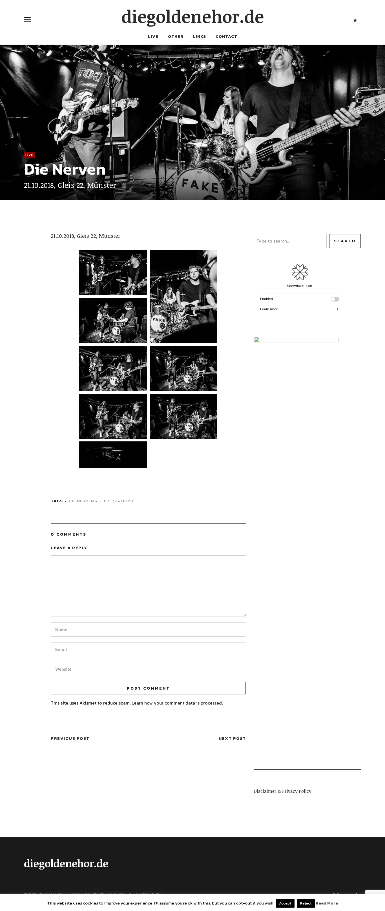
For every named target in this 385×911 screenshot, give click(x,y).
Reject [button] (305, 903)
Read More (327, 903)
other (175, 36)
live (153, 36)
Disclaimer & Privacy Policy (282, 791)
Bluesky (355, 19)
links (199, 36)
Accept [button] (285, 903)
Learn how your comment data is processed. (177, 702)
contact (226, 36)
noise (127, 501)
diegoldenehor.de (192, 16)
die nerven (81, 501)
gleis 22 (107, 501)
